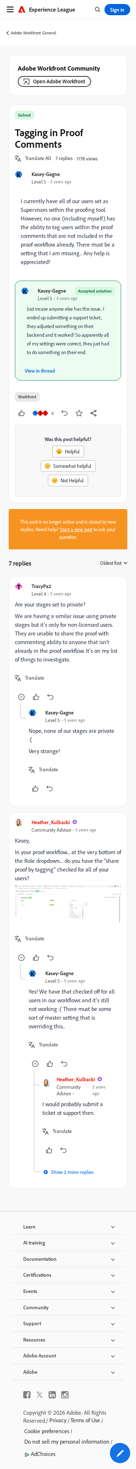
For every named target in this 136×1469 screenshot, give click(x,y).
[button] (38, 158)
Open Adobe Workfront (59, 81)
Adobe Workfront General (33, 32)
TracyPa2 (41, 586)
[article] (68, 642)
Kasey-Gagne (46, 174)
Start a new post (76, 529)
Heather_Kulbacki (51, 822)
